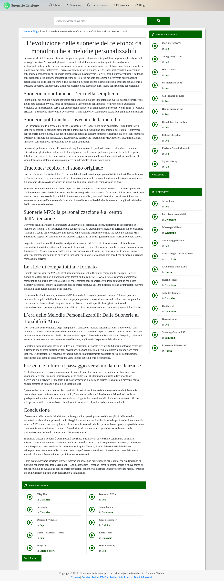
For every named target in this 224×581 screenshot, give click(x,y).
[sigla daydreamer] (155, 296)
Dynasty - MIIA (107, 494)
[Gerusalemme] (155, 323)
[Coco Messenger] (92, 523)
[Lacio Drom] (92, 536)
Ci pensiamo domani (173, 95)
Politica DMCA (100, 577)
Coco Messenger (108, 520)
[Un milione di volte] (155, 86)
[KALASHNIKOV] (155, 47)
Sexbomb (42, 507)
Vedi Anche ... (159, 174)
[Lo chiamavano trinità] (155, 218)
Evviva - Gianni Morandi (175, 148)
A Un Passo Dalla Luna (174, 266)
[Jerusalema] (155, 205)
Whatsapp (170, 232)
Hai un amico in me (172, 109)
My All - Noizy (170, 161)
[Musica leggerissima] (155, 244)
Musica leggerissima (173, 240)
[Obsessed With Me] (30, 523)
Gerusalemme (169, 319)
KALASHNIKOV (171, 43)
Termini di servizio (143, 577)
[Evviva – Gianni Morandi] (155, 152)
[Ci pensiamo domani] (155, 99)
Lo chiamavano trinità (174, 214)
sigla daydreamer (171, 293)
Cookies (85, 577)
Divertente (107, 512)
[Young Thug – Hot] (155, 60)
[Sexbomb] (30, 511)
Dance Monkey (107, 545)
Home (26, 31)
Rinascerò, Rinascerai (174, 345)
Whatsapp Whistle (172, 227)
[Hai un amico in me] (155, 112)
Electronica (122, 5)
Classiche (45, 499)
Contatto (75, 577)
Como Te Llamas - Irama (50, 532)
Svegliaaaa (43, 545)
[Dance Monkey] (92, 549)
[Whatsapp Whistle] (155, 231)
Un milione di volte (172, 82)
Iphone (56, 5)
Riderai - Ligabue (171, 135)
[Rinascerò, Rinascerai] (155, 349)
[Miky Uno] (30, 498)
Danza (168, 272)
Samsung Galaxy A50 (173, 332)
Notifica (106, 525)
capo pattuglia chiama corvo (177, 253)
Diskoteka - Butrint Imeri (175, 122)
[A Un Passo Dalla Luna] (155, 270)
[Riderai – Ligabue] (155, 139)
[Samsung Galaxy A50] (155, 336)
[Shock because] (155, 283)
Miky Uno (42, 494)
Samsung (75, 5)
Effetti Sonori (98, 5)
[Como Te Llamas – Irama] (30, 536)
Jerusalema (168, 201)
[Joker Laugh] (92, 511)
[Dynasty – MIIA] (92, 498)
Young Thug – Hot (172, 56)
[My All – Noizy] (155, 165)
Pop (104, 499)
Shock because (169, 279)
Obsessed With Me (47, 520)
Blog (141, 5)
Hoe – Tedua (169, 69)
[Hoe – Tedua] (155, 73)
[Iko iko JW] (155, 309)
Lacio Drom (105, 532)
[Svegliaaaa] (30, 549)
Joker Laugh (106, 507)
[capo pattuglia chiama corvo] (155, 257)
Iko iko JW (168, 306)
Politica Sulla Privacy (121, 577)
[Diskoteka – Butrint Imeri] (155, 125)
